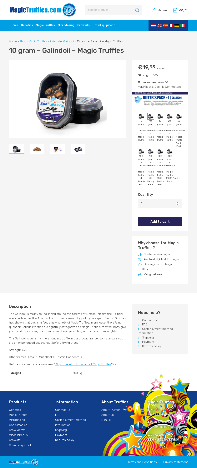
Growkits (83, 25)
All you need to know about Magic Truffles (83, 364)
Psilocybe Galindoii (62, 41)
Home (14, 25)
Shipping (148, 337)
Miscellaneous (18, 435)
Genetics (27, 25)
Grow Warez (17, 430)
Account (164, 10)
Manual (106, 420)
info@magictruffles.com (166, 426)
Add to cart (160, 222)
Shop (22, 41)
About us (107, 415)
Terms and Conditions (142, 462)
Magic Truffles (45, 25)
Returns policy (151, 346)
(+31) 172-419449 (161, 422)
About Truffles (110, 410)
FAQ (144, 324)
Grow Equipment (104, 25)
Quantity (145, 194)
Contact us (149, 320)
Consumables (18, 425)
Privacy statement (175, 462)
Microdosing (66, 25)
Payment (148, 341)
